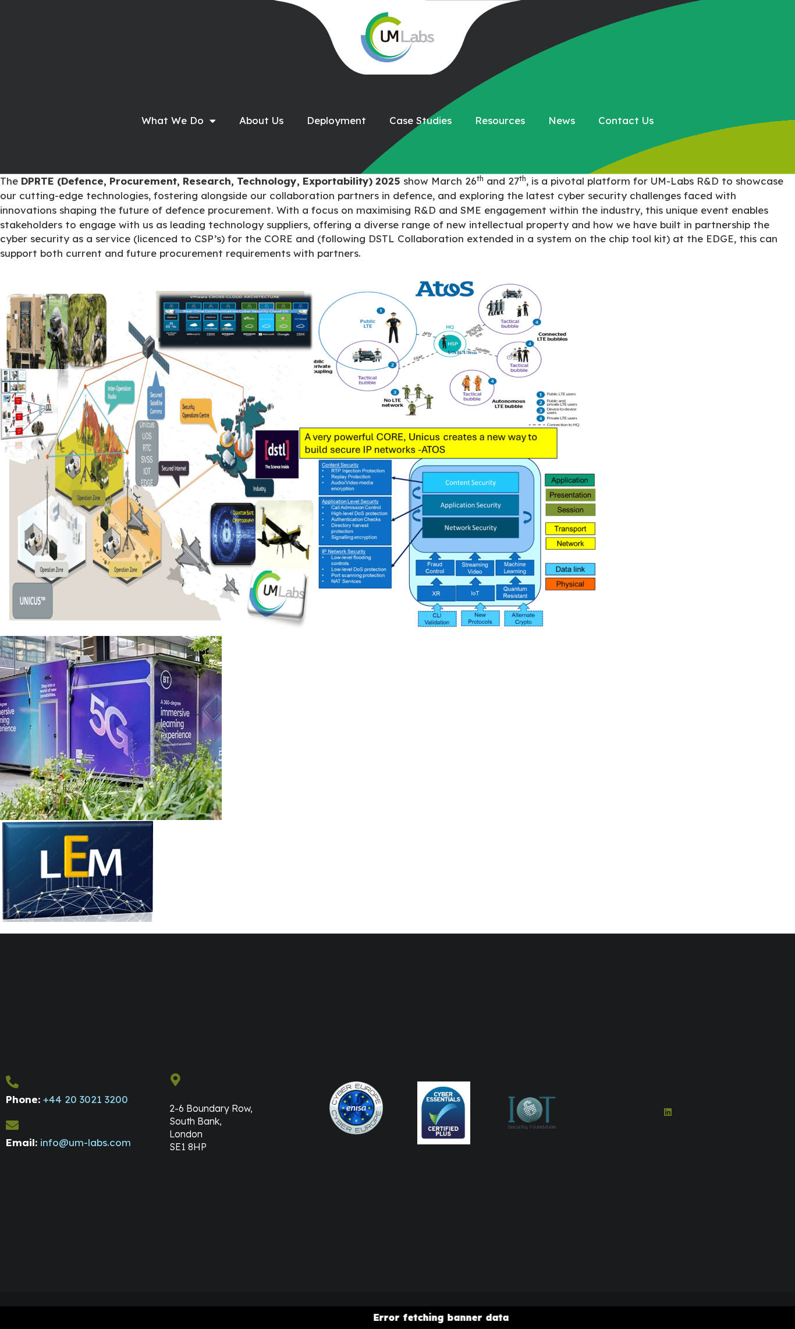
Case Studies (420, 120)
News (561, 120)
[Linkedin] (667, 1112)
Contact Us (626, 120)
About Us (261, 120)
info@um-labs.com (85, 1142)
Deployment (336, 120)
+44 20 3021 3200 (85, 1099)
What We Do (172, 120)
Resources (500, 120)
